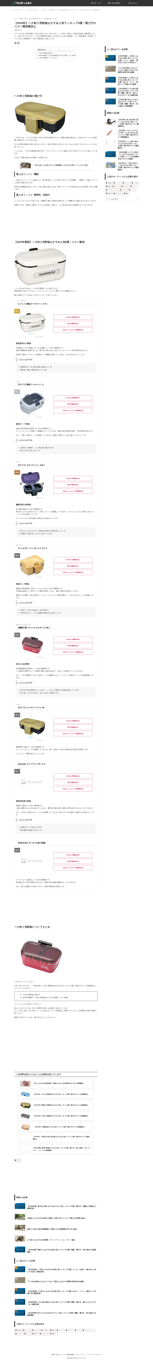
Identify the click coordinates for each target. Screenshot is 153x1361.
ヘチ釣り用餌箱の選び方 (45, 53)
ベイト (18, 1160)
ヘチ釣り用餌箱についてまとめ (47, 58)
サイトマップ (80, 1354)
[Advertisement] (56, 76)
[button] (30, 333)
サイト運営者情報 (68, 1354)
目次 (39, 49)
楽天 (69, 323)
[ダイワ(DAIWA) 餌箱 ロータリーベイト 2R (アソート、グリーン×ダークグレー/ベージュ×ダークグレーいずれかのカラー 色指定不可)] (40, 118)
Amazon (41, 336)
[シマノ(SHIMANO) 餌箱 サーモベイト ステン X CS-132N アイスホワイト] (40, 266)
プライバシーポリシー (94, 1354)
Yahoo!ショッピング (69, 330)
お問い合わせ (55, 1354)
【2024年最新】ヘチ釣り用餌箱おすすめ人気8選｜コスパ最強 (56, 55)
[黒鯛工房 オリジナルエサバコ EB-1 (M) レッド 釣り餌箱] (40, 955)
